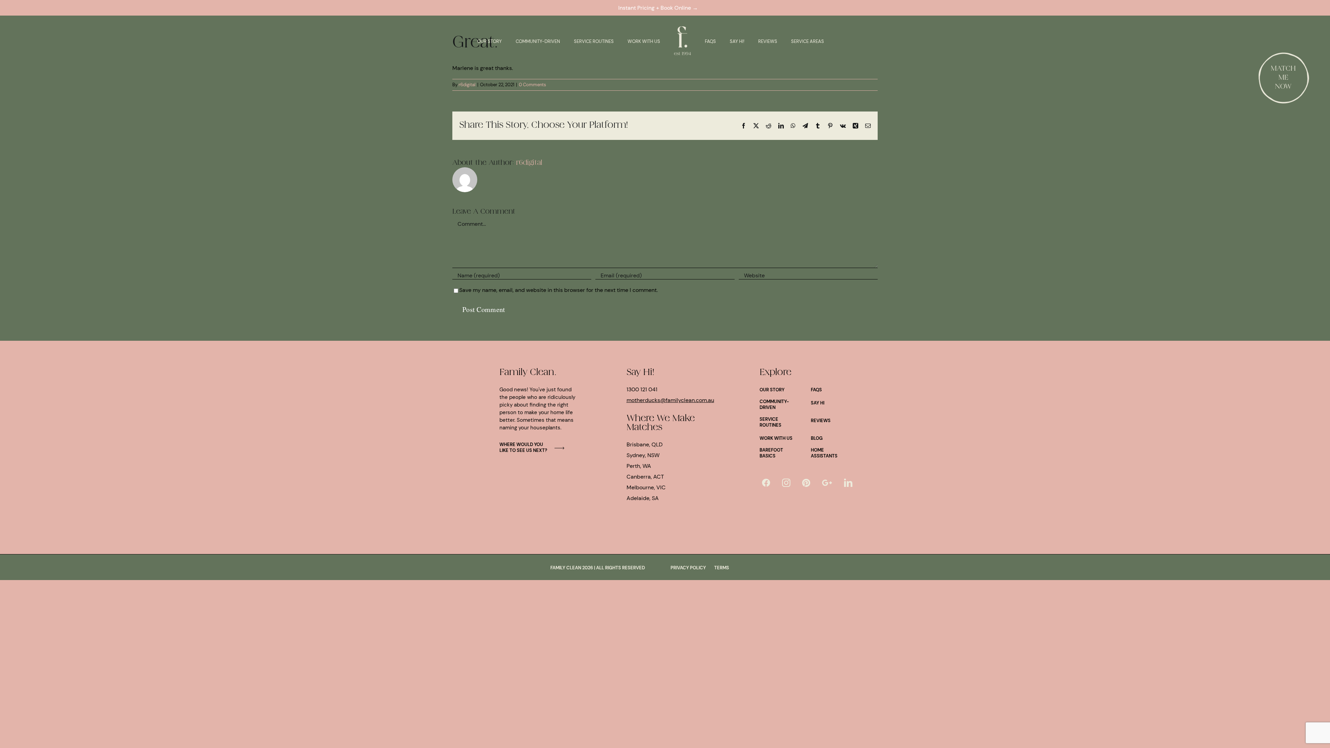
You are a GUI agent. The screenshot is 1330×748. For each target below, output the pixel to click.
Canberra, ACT (645, 476)
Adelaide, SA (643, 498)
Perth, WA (639, 466)
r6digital (467, 85)
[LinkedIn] (848, 483)
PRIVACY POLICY (688, 568)
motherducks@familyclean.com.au (670, 400)
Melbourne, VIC (646, 487)
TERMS (721, 568)
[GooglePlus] (827, 483)
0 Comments (532, 85)
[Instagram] (786, 483)
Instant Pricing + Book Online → (659, 7)
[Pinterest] (806, 483)
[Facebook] (766, 483)
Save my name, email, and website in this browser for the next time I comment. (558, 290)
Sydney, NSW (643, 455)
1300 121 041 (642, 389)
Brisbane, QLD (645, 444)
